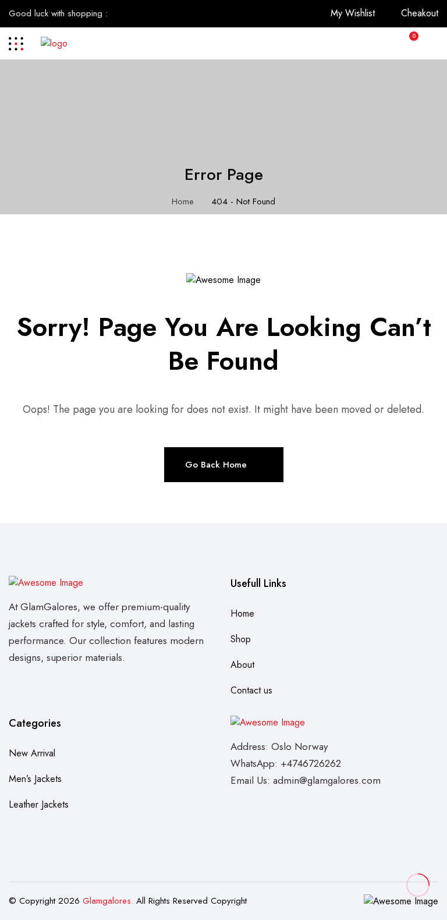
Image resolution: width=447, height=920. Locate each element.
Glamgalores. (108, 900)
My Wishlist (353, 13)
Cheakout (419, 13)
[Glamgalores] (54, 42)
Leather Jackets (39, 804)
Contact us (251, 690)
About (242, 664)
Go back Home (216, 464)
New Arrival (32, 753)
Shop (240, 639)
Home (183, 201)
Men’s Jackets (35, 778)
